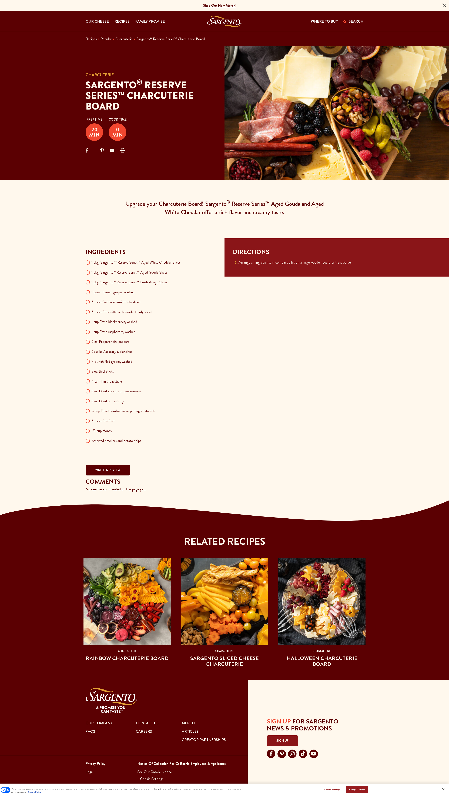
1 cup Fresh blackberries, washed (114, 321)
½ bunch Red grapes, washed (112, 361)
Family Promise (150, 21)
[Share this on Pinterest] (102, 150)
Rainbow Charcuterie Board (127, 658)
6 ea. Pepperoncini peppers (110, 341)
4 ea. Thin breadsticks (107, 381)
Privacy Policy (95, 763)
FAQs (90, 731)
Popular (106, 39)
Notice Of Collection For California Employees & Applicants (181, 763)
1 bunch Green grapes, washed (113, 292)
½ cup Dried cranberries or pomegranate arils (123, 411)
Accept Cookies (357, 789)
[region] (224, 790)
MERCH (188, 723)
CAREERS (144, 731)
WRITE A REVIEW (107, 470)
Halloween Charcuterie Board (322, 661)
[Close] (444, 5)
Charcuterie (124, 39)
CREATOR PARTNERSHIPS (204, 739)
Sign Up (282, 740)
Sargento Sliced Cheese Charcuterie (224, 661)
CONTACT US (147, 723)
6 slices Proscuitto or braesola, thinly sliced (122, 312)
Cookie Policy (34, 792)
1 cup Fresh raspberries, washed (113, 331)
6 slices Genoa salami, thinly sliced (116, 302)
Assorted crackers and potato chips (116, 440)
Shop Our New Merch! (219, 5)
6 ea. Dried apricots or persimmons (116, 391)
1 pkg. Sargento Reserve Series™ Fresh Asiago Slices (129, 282)
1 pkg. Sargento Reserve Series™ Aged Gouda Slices (129, 272)
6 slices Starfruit (103, 421)
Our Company (99, 723)
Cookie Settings (332, 789)
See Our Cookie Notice (154, 771)
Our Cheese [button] (97, 21)
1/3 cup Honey (102, 430)
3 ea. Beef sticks (103, 371)
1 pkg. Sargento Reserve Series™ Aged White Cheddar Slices (136, 262)
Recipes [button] (122, 21)
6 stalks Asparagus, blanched (112, 351)
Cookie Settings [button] (151, 778)
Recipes (91, 39)
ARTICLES (190, 731)
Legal (89, 771)
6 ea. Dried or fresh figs (108, 401)
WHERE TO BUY (324, 21)
